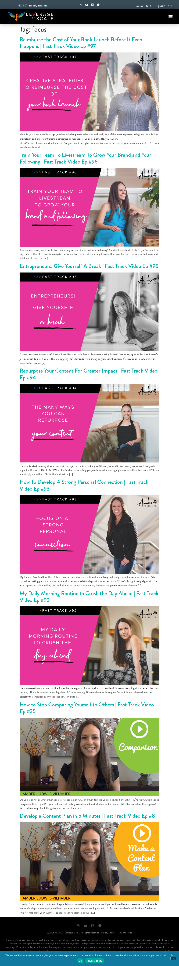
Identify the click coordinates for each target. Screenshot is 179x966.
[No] (173, 958)
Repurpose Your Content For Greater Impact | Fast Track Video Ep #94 (88, 374)
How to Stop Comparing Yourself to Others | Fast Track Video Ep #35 (87, 707)
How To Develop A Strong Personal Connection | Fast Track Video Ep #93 (84, 485)
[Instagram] (80, 4)
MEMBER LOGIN (146, 6)
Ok (80, 960)
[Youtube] (86, 4)
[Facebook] (98, 4)
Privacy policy (94, 960)
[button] (170, 16)
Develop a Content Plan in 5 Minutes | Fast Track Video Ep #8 (87, 816)
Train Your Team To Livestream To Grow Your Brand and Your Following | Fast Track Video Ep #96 (85, 158)
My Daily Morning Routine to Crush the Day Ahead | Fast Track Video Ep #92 (89, 596)
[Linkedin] (92, 4)
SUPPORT (165, 6)
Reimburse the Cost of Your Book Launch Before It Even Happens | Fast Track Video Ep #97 (81, 42)
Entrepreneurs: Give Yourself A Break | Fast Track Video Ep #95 (89, 266)
